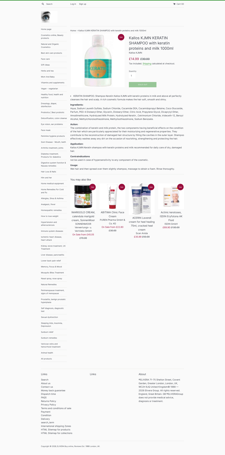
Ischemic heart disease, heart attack (51, 238)
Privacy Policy (48, 404)
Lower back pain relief (51, 260)
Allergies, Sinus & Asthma (52, 198)
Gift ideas (45, 65)
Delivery (45, 419)
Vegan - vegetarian (49, 88)
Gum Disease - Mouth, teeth (53, 142)
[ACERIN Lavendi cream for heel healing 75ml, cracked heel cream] (142, 199)
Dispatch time (48, 394)
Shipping (147, 63)
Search (44, 379)
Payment (45, 411)
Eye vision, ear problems (52, 124)
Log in (73, 4)
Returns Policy (48, 401)
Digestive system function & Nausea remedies (53, 164)
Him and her (46, 177)
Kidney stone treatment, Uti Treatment (53, 247)
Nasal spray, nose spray (51, 278)
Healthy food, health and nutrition (52, 96)
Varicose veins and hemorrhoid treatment (50, 345)
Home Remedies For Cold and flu (52, 191)
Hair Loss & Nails (48, 171)
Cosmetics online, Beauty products (52, 36)
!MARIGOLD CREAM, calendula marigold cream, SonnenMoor (83, 216)
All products (46, 359)
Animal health (47, 353)
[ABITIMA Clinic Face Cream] (112, 196)
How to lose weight (49, 216)
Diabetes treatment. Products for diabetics (51, 155)
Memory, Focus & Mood (51, 266)
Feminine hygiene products (53, 136)
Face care (45, 59)
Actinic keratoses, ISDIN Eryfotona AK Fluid (171, 216)
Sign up (82, 4)
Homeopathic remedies (51, 210)
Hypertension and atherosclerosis (49, 223)
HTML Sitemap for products (55, 429)
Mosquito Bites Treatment (52, 272)
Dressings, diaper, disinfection (49, 105)
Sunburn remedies (49, 338)
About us (45, 383)
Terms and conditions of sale (56, 408)
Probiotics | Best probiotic (52, 112)
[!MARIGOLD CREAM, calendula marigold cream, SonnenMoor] (83, 196)
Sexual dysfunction (49, 317)
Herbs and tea (47, 71)
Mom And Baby (48, 77)
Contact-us (47, 387)
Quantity (132, 71)
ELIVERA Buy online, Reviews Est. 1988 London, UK (78, 446)
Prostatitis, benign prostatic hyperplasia (53, 301)
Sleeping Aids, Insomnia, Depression (51, 324)
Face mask (46, 130)
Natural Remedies (49, 284)
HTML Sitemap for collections (56, 433)
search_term (47, 422)
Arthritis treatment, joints (52, 148)
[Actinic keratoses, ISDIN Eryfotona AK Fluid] (171, 196)
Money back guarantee (53, 390)
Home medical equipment (52, 183)
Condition (46, 415)
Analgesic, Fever (48, 204)
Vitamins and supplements (52, 82)
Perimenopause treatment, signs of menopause (52, 292)
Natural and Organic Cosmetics (50, 45)
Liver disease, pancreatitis (52, 255)
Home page (46, 29)
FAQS (44, 397)
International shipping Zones (56, 426)
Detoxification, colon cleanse (54, 118)
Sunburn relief (47, 332)
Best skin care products (51, 53)
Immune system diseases (52, 231)
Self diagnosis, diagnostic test (52, 309)
